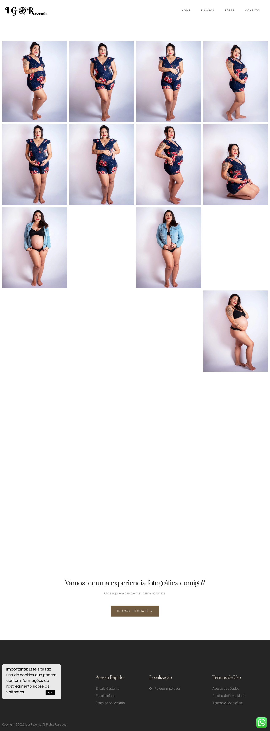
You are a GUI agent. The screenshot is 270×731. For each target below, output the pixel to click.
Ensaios (207, 10)
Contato (252, 10)
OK (50, 692)
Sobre (230, 10)
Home (186, 10)
